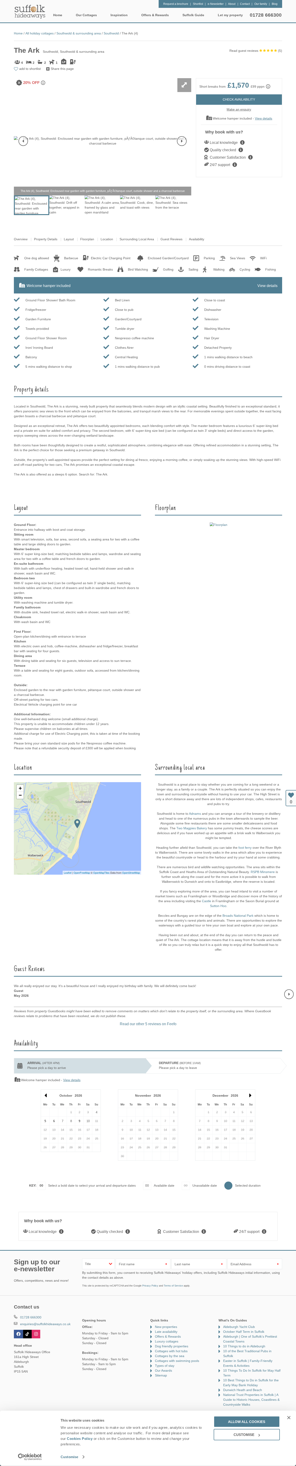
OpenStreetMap (131, 872)
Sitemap (161, 1375)
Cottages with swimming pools (177, 1361)
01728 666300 (266, 15)
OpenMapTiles (101, 872)
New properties (166, 1327)
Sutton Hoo (218, 906)
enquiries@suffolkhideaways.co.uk (45, 1324)
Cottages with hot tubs (171, 1351)
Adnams (195, 813)
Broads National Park (237, 915)
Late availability (166, 1331)
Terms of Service (173, 1285)
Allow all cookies (246, 1421)
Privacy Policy (150, 1285)
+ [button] (20, 788)
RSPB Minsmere (263, 872)
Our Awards (163, 1370)
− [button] (20, 795)
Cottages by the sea (169, 1356)
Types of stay (164, 1365)
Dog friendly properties (171, 1346)
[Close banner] (288, 1417)
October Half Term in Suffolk (243, 1331)
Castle (206, 901)
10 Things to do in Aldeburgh (244, 1346)
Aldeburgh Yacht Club (239, 1327)
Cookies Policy (79, 1439)
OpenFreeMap (82, 872)
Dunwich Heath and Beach (242, 1390)
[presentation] (23, 141)
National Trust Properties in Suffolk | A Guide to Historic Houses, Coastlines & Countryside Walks (251, 1399)
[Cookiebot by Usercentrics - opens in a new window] (30, 1457)
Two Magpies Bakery (191, 828)
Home (57, 15)
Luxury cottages (166, 1341)
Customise (69, 1457)
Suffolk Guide (193, 15)
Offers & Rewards (168, 1336)
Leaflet (67, 872)
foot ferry (245, 847)
